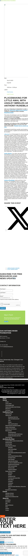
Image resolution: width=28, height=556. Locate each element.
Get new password (6, 553)
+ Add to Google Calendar (13, 268)
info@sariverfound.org (8, 346)
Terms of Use (11, 387)
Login (2, 542)
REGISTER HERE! (9, 112)
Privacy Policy (3, 387)
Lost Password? (9, 542)
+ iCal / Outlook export (12, 269)
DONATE (2, 516)
